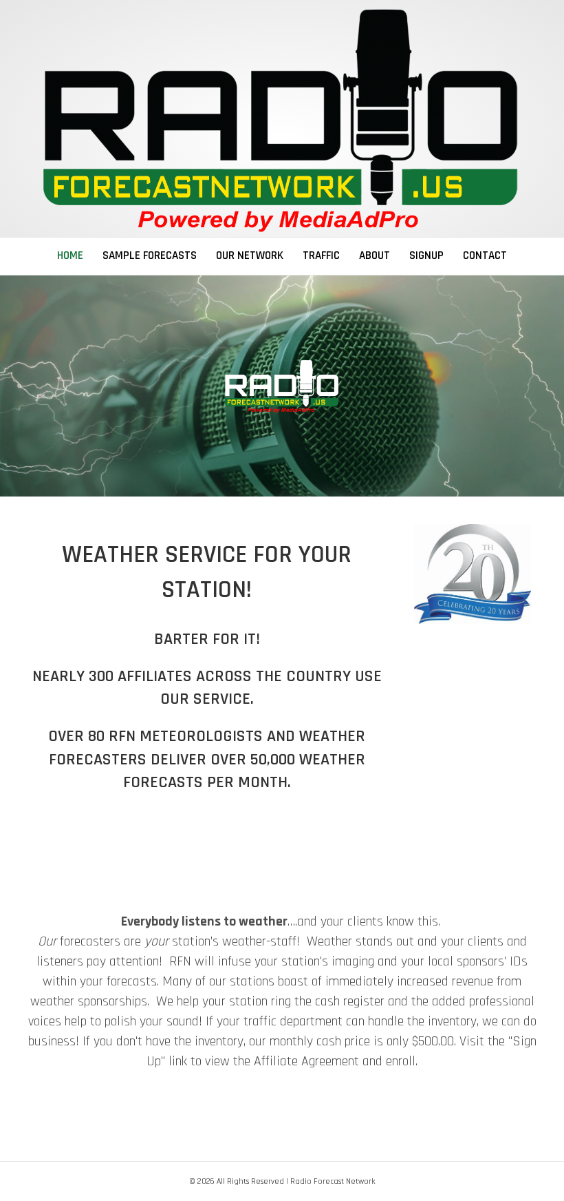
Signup (426, 255)
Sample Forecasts (149, 255)
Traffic (321, 255)
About (374, 255)
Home (70, 255)
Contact (485, 255)
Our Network (249, 255)
